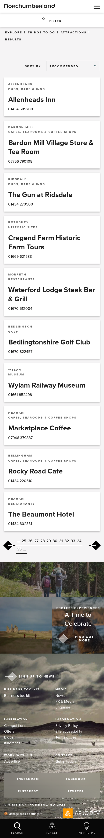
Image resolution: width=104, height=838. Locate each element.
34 (79, 541)
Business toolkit (17, 695)
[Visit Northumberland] (29, 6)
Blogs (8, 737)
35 (19, 549)
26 (30, 541)
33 (73, 541)
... (18, 541)
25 (24, 541)
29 (48, 541)
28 (42, 541)
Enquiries (63, 707)
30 (55, 541)
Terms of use (65, 737)
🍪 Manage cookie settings (22, 813)
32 (67, 541)
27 (36, 541)
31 (61, 541)
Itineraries (12, 743)
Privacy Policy (66, 726)
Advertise (12, 761)
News (60, 695)
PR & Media (64, 701)
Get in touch (65, 761)
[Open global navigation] (95, 6)
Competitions (15, 726)
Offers (9, 731)
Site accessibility (68, 731)
